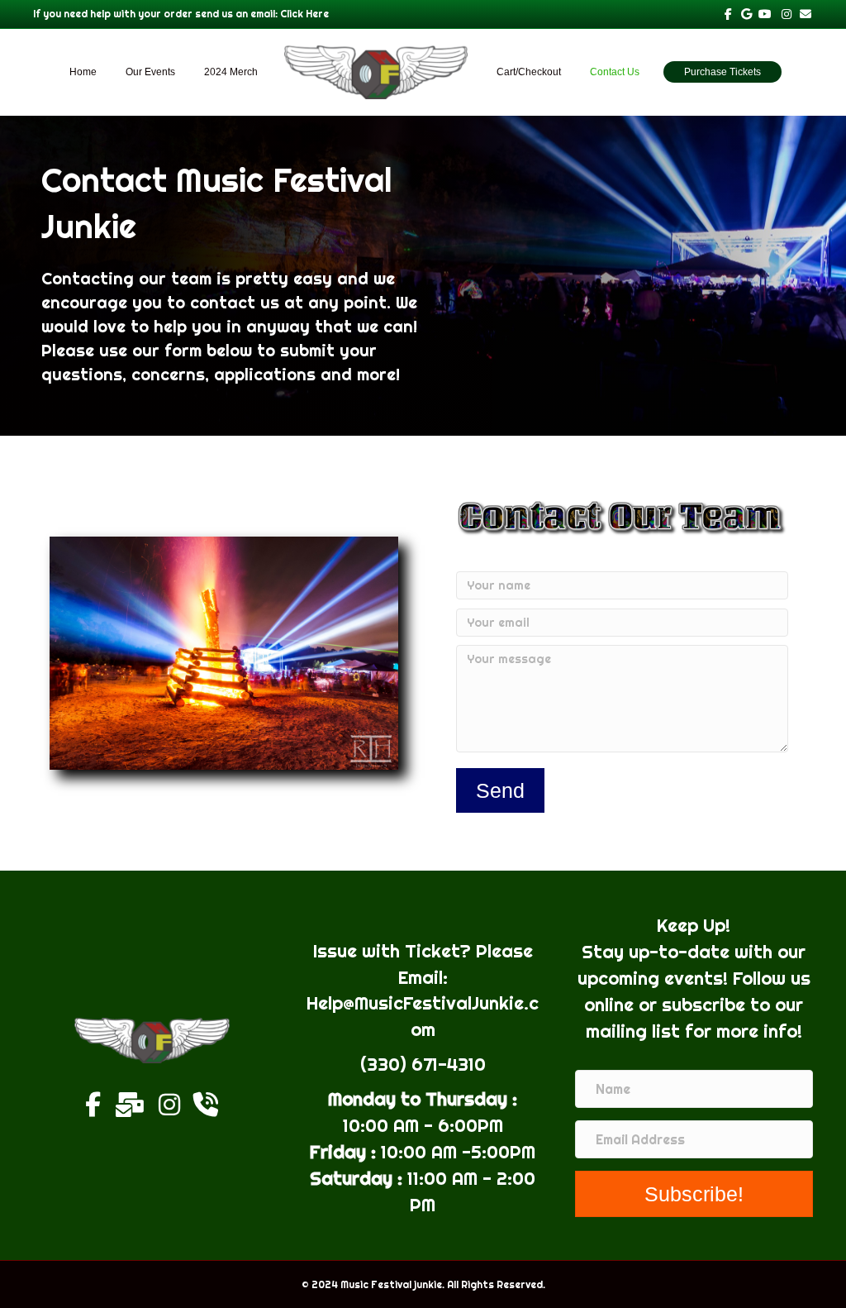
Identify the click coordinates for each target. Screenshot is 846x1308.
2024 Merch (231, 72)
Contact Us (614, 72)
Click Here (304, 13)
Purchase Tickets (722, 72)
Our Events (150, 72)
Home (83, 72)
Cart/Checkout (529, 72)
